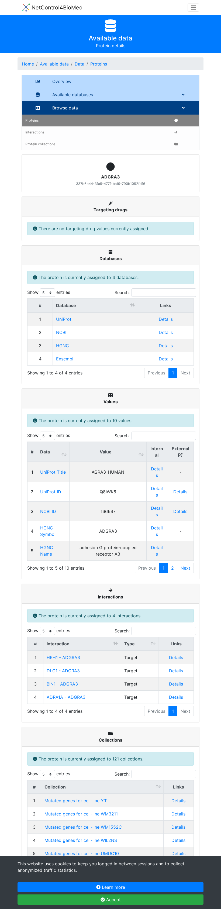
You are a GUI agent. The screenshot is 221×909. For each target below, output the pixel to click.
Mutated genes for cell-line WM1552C (83, 827)
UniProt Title (53, 472)
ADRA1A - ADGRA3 (66, 697)
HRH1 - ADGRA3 (63, 657)
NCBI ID (48, 511)
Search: (122, 292)
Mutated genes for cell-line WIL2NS (80, 840)
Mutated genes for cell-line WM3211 (81, 814)
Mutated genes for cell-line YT (75, 800)
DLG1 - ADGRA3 (63, 670)
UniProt (63, 319)
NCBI (61, 332)
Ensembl (64, 358)
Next (185, 568)
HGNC (62, 345)
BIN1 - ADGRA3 (62, 684)
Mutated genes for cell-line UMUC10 (81, 853)
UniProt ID (50, 491)
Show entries (48, 292)
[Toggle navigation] (193, 8)
